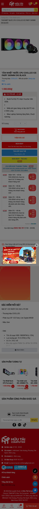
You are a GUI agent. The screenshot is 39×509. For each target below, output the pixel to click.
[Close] (36, 245)
